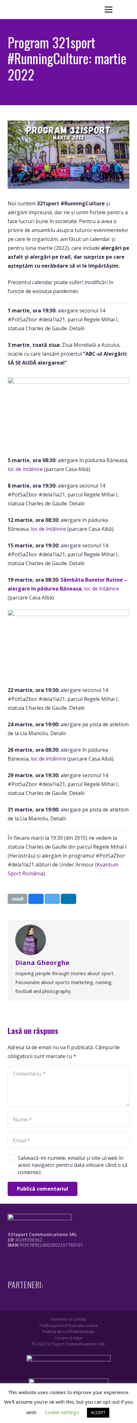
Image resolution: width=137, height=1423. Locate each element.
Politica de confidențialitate (68, 1331)
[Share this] (36, 899)
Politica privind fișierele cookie (69, 1325)
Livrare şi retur (69, 1338)
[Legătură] (41, 1259)
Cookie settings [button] (62, 1412)
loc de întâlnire (25, 469)
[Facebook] (9, 1258)
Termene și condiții (68, 1319)
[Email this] (17, 899)
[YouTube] (33, 1258)
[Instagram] (21, 1258)
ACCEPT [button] (98, 1412)
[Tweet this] (52, 899)
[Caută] (124, 9)
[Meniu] (109, 9)
